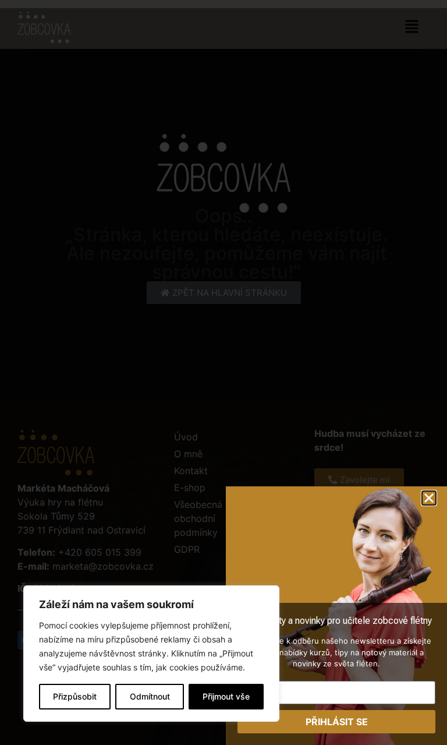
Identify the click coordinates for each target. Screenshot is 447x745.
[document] (223, 372)
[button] (429, 498)
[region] (151, 653)
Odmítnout (150, 696)
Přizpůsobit (75, 696)
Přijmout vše (226, 696)
